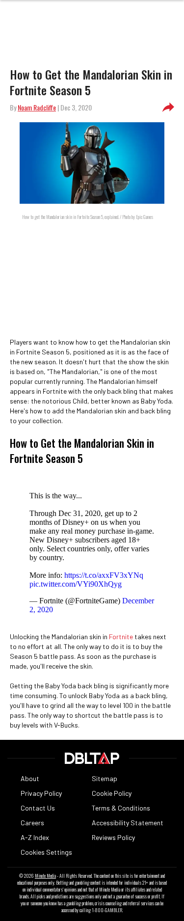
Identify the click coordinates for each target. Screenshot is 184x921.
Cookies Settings (46, 852)
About (30, 778)
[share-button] (168, 107)
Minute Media (45, 875)
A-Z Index (35, 837)
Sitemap (104, 778)
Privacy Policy (41, 793)
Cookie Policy (111, 793)
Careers (32, 822)
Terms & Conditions (121, 808)
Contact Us (38, 808)
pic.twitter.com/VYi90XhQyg (75, 584)
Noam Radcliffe (37, 107)
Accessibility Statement (127, 822)
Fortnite (121, 636)
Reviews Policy (113, 837)
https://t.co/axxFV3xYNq (103, 575)
